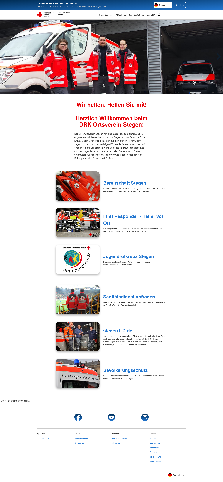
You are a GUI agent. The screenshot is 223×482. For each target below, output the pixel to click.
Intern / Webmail (156, 461)
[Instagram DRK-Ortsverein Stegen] (145, 417)
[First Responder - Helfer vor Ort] (78, 222)
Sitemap (153, 452)
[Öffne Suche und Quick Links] (159, 15)
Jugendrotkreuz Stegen (128, 256)
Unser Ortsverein (106, 14)
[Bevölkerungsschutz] (78, 373)
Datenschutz (155, 443)
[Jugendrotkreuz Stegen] (78, 259)
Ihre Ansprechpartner (121, 438)
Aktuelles (116, 443)
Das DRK (151, 14)
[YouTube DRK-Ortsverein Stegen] (111, 417)
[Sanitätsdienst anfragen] (78, 299)
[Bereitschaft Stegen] (78, 186)
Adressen (154, 438)
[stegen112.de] (78, 336)
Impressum (154, 447)
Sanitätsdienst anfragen (129, 296)
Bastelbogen (139, 14)
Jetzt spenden (43, 438)
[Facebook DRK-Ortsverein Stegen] (78, 417)
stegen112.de (117, 330)
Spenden (128, 14)
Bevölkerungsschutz (125, 370)
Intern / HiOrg (155, 456)
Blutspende (79, 443)
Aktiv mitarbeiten (81, 438)
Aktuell (119, 14)
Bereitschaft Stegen (124, 182)
